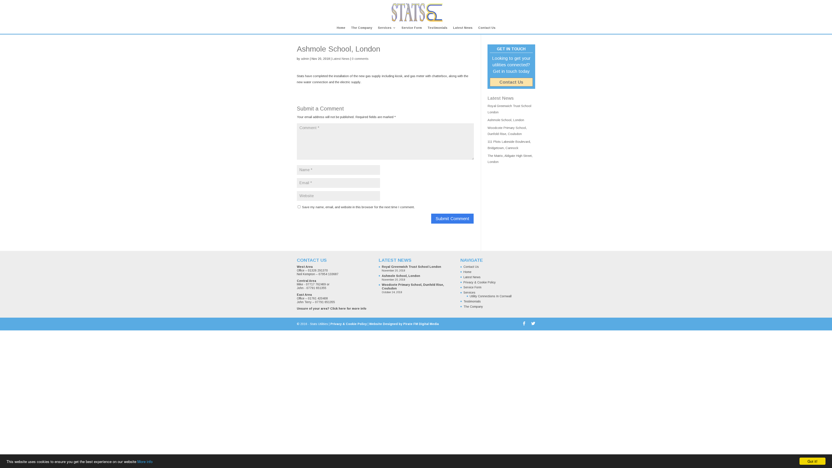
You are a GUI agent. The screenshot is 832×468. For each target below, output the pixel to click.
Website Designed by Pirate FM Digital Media (404, 324)
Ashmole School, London (506, 120)
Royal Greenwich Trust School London (411, 266)
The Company (361, 27)
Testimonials (437, 27)
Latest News (463, 27)
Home (341, 27)
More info (145, 461)
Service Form (411, 27)
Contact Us (487, 27)
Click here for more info (348, 308)
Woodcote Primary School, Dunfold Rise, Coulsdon (413, 286)
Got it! (812, 461)
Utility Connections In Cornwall (491, 296)
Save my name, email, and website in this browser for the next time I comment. (358, 207)
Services (385, 27)
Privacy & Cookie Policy (479, 282)
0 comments (360, 58)
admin (305, 58)
